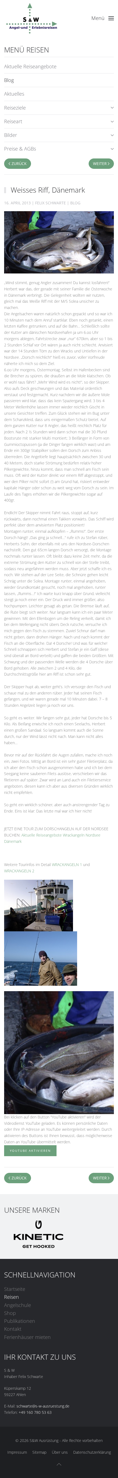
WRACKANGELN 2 (19, 870)
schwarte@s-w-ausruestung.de (42, 1406)
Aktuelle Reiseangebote (30, 66)
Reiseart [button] (13, 121)
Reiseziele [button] (15, 107)
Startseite (14, 1289)
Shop (10, 1313)
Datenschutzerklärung (92, 1452)
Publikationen (19, 1321)
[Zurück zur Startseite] (31, 18)
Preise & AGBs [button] (20, 148)
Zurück (19, 163)
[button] (102, 18)
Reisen (11, 1297)
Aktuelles (14, 93)
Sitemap (39, 1452)
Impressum (17, 1452)
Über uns (60, 1452)
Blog (9, 80)
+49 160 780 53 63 (35, 1412)
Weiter (100, 163)
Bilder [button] (10, 135)
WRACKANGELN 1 (67, 864)
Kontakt (12, 1329)
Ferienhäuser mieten (27, 1337)
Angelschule (17, 1305)
